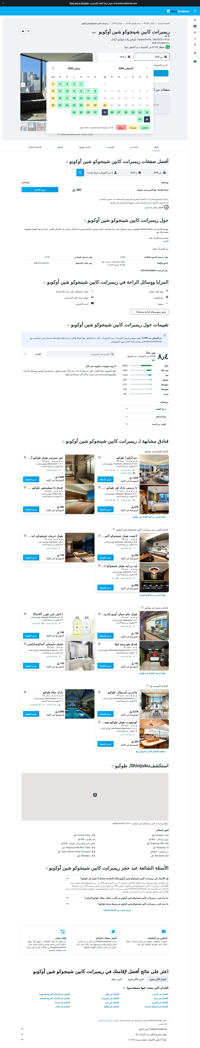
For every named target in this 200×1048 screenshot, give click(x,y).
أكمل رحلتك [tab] (116, 979)
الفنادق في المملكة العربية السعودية (54, 994)
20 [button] (119, 105)
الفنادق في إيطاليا (111, 1006)
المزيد (166, 240)
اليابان (152, 23)
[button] (3, 3)
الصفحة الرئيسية (164, 23)
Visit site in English (79, 3)
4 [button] (133, 91)
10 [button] (140, 98)
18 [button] (133, 105)
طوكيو (120, 23)
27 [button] (119, 112)
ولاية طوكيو (136, 23)
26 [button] (126, 112)
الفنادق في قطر (112, 994)
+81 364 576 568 (161, 43)
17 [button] (140, 105)
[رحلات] (195, 53)
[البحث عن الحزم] (195, 38)
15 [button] (105, 98)
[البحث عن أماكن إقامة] (195, 26)
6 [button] (119, 91)
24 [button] (140, 112)
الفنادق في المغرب (160, 994)
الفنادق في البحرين (160, 1002)
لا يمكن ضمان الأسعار (106, 1020)
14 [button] (112, 98)
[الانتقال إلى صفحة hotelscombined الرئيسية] (178, 11)
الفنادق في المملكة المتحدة (156, 1006)
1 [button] (105, 84)
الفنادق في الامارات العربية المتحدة (55, 998)
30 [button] (147, 119)
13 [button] (119, 98)
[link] (149, 517)
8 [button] (105, 91)
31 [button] (140, 119)
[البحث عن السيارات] (195, 32)
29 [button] (105, 112)
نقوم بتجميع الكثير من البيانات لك (151, 1034)
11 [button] (133, 98)
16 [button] (147, 105)
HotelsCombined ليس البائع (153, 1029)
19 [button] (126, 105)
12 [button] (126, 98)
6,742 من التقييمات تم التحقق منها (141, 47)
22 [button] (105, 105)
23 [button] (147, 112)
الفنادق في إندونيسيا (110, 998)
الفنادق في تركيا (161, 998)
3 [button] (140, 91)
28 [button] (112, 112)
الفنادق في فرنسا (62, 1002)
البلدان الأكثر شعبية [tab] (158, 979)
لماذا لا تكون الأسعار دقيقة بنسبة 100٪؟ (147, 1039)
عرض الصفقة (105, 479)
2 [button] (147, 91)
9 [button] (147, 98)
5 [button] (126, 91)
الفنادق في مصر (112, 1002)
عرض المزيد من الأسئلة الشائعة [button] (117, 910)
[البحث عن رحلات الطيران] (195, 20)
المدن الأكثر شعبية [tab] (135, 979)
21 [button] (112, 105)
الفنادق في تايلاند (62, 1006)
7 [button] (112, 91)
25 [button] (133, 112)
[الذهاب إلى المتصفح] (195, 45)
